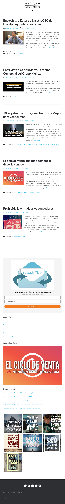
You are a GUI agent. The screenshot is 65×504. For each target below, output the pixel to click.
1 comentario (26, 212)
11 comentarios (26, 168)
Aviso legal (6, 492)
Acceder (39, 498)
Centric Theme (15, 498)
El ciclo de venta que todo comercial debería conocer (27, 162)
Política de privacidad (16, 492)
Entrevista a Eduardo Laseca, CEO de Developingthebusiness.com (27, 22)
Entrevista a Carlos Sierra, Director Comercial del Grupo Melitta (26, 71)
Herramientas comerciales (21, 52)
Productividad (45, 144)
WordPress (34, 498)
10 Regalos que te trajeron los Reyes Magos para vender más (32, 115)
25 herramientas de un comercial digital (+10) (16, 400)
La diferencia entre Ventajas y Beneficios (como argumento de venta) (23, 404)
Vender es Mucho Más (32, 5)
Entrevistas (19, 53)
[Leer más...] (51, 47)
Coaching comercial (19, 144)
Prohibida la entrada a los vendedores (28, 208)
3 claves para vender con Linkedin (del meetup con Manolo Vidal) (21, 408)
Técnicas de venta (55, 144)
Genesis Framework (26, 498)
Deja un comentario (28, 28)
